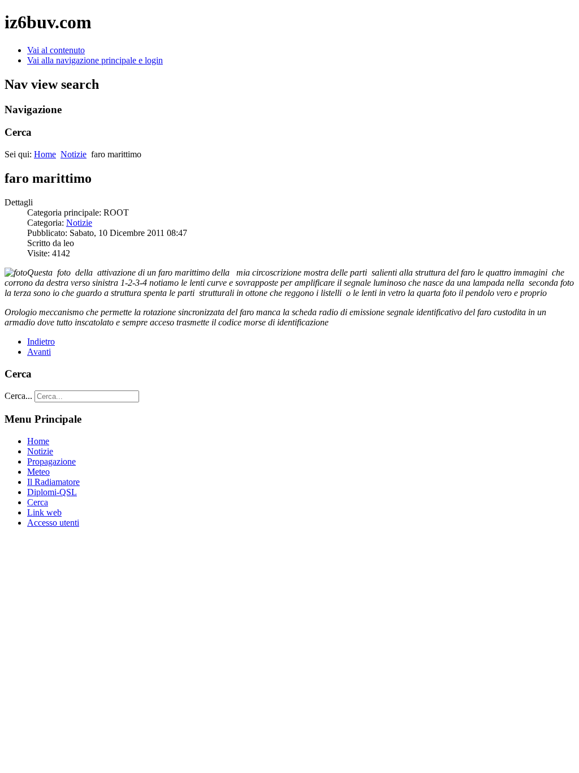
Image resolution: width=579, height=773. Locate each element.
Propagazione (51, 461)
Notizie (74, 154)
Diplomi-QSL (52, 492)
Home (45, 154)
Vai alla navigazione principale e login (95, 60)
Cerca (37, 502)
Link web (44, 512)
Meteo (38, 471)
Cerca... (18, 396)
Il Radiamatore (53, 482)
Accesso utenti (53, 522)
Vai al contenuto (56, 50)
